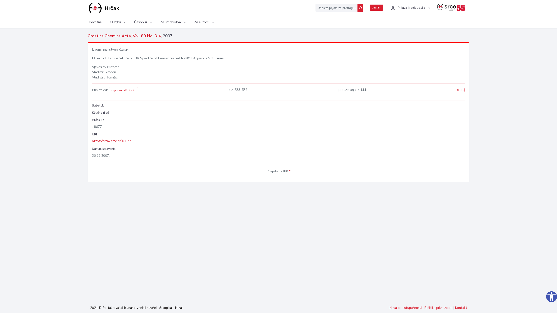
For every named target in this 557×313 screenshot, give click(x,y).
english (376, 7)
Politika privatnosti (438, 308)
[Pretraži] (360, 8)
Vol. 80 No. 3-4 (147, 36)
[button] (410, 8)
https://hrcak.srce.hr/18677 (111, 141)
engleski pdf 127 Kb (123, 90)
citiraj (461, 90)
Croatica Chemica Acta (109, 36)
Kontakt (461, 308)
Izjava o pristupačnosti (405, 308)
